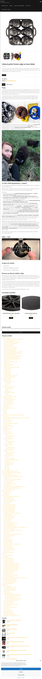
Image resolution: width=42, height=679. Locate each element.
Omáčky (11, 5)
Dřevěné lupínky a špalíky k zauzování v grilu (11, 496)
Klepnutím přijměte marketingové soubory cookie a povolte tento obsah (21, 249)
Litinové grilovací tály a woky (10, 549)
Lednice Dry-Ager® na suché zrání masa (10, 471)
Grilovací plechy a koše (9, 546)
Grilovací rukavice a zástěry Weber (11, 347)
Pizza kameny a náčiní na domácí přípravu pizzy (12, 544)
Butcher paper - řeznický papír (9, 507)
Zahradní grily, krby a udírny (10, 386)
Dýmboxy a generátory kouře (10, 399)
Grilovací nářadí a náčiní (8, 518)
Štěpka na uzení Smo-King (9, 407)
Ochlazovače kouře (8, 402)
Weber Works (7, 363)
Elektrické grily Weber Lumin (10, 377)
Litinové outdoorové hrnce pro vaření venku (13, 479)
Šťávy (6, 430)
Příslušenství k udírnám (8, 398)
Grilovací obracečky (8, 521)
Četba (5, 410)
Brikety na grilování (8, 502)
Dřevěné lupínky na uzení (9, 497)
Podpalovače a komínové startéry (10, 504)
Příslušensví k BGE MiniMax (9, 572)
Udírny (7, 389)
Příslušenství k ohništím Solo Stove (11, 604)
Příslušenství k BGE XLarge (8, 562)
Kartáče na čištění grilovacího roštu (11, 523)
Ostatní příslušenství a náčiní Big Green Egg (13, 598)
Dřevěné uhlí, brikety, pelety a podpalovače (12, 342)
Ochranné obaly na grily (8, 539)
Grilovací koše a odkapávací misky (11, 343)
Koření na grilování (7, 419)
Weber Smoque (8, 370)
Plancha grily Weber (7, 371)
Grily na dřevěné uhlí (7, 586)
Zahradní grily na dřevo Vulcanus (10, 614)
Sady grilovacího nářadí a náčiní (10, 525)
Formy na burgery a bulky (8, 555)
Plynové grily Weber (7, 372)
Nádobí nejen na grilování (7, 473)
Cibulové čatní (6, 416)
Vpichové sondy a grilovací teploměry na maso (13, 530)
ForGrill (2, 1)
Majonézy (8, 461)
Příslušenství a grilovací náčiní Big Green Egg (13, 594)
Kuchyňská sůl (8, 437)
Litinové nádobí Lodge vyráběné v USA (10, 475)
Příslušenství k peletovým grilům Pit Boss (11, 565)
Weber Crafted (7, 360)
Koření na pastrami (8, 420)
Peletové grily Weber (7, 365)
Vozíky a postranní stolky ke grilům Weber (12, 358)
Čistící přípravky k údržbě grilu (9, 510)
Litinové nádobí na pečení (11, 80)
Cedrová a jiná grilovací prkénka (9, 509)
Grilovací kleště (7, 520)
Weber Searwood (8, 368)
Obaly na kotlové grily (9, 541)
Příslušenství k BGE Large (8, 558)
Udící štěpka (6, 406)
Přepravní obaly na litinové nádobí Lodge (12, 487)
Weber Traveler (7, 374)
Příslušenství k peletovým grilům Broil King (11, 563)
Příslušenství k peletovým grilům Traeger (11, 566)
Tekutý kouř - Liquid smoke (8, 426)
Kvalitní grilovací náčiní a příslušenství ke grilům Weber (13, 339)
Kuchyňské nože (8, 537)
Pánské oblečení (7, 492)
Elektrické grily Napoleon (9, 612)
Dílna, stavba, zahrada (7, 378)
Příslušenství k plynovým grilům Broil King (11, 567)
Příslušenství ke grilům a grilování (9, 506)
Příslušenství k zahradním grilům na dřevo (12, 615)
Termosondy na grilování (9, 528)
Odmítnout (21, 671)
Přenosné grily (6, 608)
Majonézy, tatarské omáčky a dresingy (12, 459)
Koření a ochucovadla (9, 433)
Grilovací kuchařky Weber (9, 344)
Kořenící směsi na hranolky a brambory (11, 423)
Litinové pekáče (9, 482)
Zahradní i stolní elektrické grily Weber (10, 375)
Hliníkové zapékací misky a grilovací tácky (12, 513)
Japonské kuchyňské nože (9, 535)
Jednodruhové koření (11, 436)
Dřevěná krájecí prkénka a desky (9, 516)
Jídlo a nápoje (5, 427)
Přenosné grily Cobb (8, 610)
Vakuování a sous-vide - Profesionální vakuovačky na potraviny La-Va (15, 577)
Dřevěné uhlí (7, 503)
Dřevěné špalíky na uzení (9, 499)
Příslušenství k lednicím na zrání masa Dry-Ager (12, 472)
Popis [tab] (3, 84)
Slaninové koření (7, 424)
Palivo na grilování (6, 494)
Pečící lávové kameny (8, 542)
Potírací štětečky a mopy (9, 524)
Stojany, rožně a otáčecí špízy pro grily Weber (13, 353)
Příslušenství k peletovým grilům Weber (12, 367)
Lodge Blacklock (8, 485)
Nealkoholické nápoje (7, 429)
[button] (40, 660)
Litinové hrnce (7, 478)
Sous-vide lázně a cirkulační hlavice (10, 582)
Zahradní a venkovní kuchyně (8, 583)
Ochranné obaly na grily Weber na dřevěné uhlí (14, 351)
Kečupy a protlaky (9, 464)
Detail (4, 75)
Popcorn (7, 469)
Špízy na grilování (7, 551)
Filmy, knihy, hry (5, 409)
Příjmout (21, 668)
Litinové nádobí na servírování (10, 483)
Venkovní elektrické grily (8, 611)
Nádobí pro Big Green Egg (10, 597)
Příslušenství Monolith (9, 601)
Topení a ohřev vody (7, 379)
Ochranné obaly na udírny (9, 403)
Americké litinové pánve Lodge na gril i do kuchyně (14, 476)
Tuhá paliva (8, 382)
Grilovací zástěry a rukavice (9, 531)
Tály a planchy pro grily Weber (10, 354)
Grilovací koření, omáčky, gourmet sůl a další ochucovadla (13, 414)
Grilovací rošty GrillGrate (9, 548)
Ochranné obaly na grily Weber (10, 350)
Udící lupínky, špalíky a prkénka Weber (11, 357)
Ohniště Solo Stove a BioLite (9, 603)
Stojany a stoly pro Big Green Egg (12, 600)
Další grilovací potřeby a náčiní (9, 511)
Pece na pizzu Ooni (7, 605)
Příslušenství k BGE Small (8, 560)
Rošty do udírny (8, 405)
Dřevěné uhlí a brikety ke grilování (10, 500)
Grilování (23, 677)
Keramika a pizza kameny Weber (11, 349)
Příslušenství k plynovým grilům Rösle (10, 570)
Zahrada (5, 385)
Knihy (6, 412)
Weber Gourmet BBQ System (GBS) (11, 361)
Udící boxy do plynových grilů (9, 552)
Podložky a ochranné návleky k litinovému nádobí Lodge (15, 486)
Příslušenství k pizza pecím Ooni (10, 607)
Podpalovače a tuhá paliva (9, 381)
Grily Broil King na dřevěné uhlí (10, 587)
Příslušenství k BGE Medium (9, 559)
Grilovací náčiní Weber (19, 5)
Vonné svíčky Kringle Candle (9, 576)
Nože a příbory (6, 532)
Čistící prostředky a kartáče (10, 340)
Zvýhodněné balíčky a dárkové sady (11, 574)
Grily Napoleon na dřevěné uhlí (10, 589)
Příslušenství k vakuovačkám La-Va (10, 579)
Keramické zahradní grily (8, 593)
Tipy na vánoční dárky (8, 573)
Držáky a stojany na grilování (9, 517)
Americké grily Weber (6, 337)
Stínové (4, 553)
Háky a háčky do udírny (9, 400)
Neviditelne (6, 556)
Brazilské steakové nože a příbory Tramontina (13, 534)
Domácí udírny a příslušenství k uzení (9, 396)
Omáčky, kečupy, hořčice (9, 462)
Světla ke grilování (8, 514)
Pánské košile (7, 493)
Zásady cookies (19, 677)
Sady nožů (28, 5)
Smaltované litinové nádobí (10, 489)
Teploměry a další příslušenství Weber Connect (13, 356)
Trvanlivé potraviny (7, 431)
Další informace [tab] (9, 84)
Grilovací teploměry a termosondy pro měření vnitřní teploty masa (15, 527)
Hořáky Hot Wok (7, 591)
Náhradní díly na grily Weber (9, 364)
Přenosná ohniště (9, 388)
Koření (7, 434)
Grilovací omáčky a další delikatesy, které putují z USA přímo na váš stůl (16, 417)
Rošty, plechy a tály (7, 545)
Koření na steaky (8, 422)
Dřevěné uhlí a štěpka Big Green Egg (12, 596)
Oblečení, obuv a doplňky (7, 490)
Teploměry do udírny (6, 9)
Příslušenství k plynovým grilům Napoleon (11, 569)
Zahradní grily (4, 5)
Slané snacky (7, 468)
